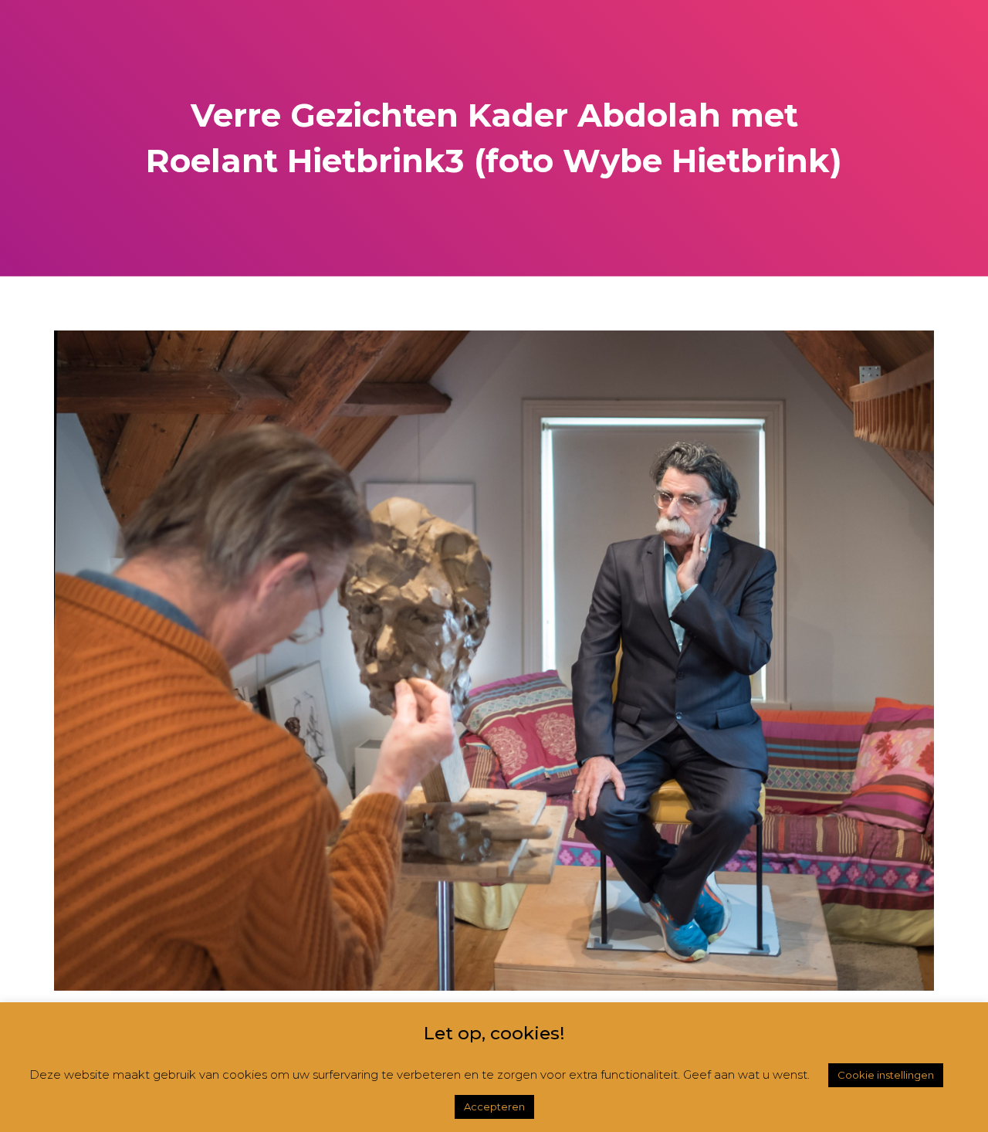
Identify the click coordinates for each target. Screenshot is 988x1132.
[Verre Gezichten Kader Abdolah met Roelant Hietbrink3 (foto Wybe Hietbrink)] (494, 659)
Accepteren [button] (494, 1106)
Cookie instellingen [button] (885, 1075)
